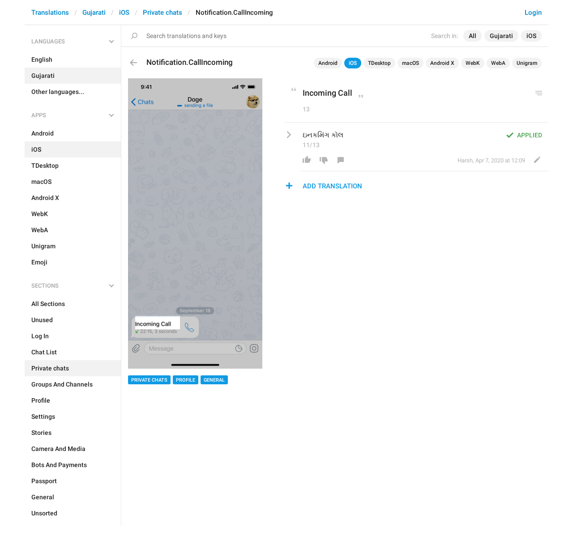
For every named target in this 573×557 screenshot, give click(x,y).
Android (328, 63)
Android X (442, 63)
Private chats (162, 13)
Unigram (527, 63)
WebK (473, 63)
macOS (410, 63)
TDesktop (379, 63)
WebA (498, 63)
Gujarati (94, 13)
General (214, 380)
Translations (50, 13)
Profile (185, 380)
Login (533, 13)
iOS (124, 13)
